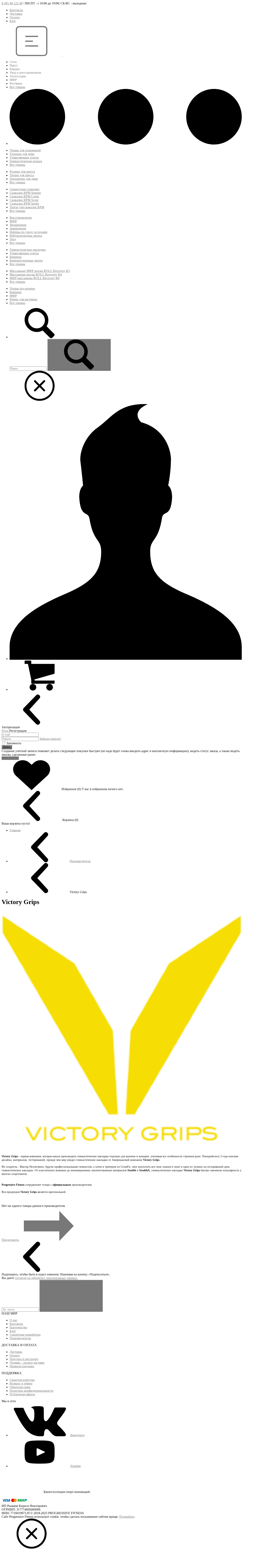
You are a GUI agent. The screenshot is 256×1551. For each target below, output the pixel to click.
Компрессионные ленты (26, 260)
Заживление (18, 228)
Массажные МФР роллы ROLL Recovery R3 (40, 271)
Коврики (16, 257)
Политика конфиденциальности (31, 1390)
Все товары (17, 87)
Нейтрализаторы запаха (26, 235)
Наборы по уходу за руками (28, 232)
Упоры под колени (22, 288)
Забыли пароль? (50, 738)
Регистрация (10, 758)
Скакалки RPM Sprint (24, 203)
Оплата (15, 17)
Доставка (16, 13)
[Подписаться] (71, 1296)
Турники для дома (22, 154)
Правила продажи (22, 1366)
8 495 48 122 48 (12, 3)
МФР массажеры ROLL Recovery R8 (34, 278)
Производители (20, 1338)
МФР (13, 221)
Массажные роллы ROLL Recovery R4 (36, 274)
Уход (13, 239)
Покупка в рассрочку (24, 1359)
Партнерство (18, 1327)
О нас (13, 1320)
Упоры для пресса (22, 175)
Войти (6, 747)
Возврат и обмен (21, 1383)
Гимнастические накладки (28, 249)
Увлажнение (18, 225)
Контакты (16, 10)
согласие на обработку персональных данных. (46, 1278)
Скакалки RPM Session (25, 192)
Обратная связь (20, 1387)
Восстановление (21, 217)
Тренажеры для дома (24, 178)
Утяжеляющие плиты (24, 157)
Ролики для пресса (22, 171)
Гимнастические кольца (26, 161)
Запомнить (13, 743)
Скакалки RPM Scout (24, 200)
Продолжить (10, 1240)
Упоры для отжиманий (25, 150)
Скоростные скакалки (24, 189)
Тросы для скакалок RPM (27, 207)
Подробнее (126, 1516)
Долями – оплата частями (27, 1362)
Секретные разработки (25, 1334)
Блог (13, 21)
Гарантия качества (22, 1380)
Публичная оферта (22, 1394)
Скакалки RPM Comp (24, 196)
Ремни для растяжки (23, 299)
